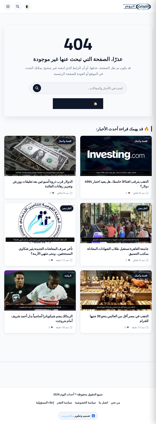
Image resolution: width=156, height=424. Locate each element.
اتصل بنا (103, 402)
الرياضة (68, 276)
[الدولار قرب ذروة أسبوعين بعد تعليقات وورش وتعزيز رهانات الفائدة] (40, 156)
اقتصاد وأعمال (140, 141)
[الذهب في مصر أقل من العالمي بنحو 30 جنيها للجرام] (116, 290)
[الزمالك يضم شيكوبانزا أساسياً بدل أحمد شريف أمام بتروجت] (40, 290)
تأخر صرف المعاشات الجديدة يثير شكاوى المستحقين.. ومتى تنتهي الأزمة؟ (46, 251)
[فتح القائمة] (8, 6)
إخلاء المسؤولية (45, 402)
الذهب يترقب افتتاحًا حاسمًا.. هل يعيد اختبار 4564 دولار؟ (116, 183)
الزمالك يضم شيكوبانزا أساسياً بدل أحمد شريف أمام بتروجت (42, 318)
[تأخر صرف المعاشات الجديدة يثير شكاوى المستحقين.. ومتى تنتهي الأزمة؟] (40, 223)
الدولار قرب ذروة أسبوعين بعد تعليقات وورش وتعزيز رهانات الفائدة (43, 183)
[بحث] (37, 88)
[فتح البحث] (18, 6)
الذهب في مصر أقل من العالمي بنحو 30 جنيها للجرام (119, 318)
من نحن (115, 402)
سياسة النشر (64, 402)
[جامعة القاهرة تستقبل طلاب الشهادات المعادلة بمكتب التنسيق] (116, 223)
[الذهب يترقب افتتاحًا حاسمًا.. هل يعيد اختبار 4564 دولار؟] (116, 156)
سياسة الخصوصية (85, 402)
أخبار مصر (142, 208)
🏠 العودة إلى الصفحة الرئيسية (78, 104)
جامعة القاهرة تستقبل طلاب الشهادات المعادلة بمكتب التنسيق (117, 251)
